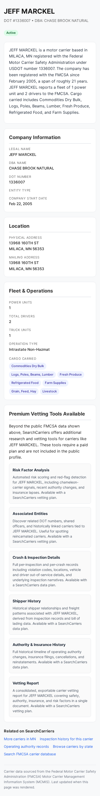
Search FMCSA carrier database (30, 754)
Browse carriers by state (73, 746)
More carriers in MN (20, 739)
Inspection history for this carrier (66, 739)
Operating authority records (26, 746)
